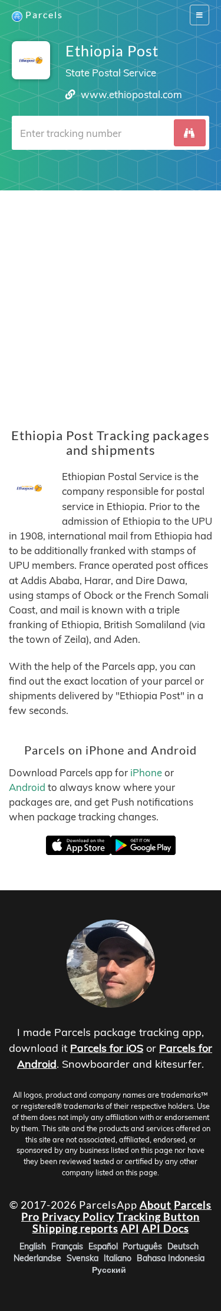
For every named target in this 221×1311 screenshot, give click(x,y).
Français (67, 1246)
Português (142, 1246)
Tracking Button (158, 1216)
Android (27, 787)
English (32, 1246)
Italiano (117, 1258)
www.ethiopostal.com (131, 94)
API (130, 1228)
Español (103, 1246)
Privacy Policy (78, 1216)
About (155, 1204)
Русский (109, 1270)
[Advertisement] (110, 300)
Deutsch (183, 1246)
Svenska (82, 1258)
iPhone (146, 772)
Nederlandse (37, 1258)
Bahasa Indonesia (170, 1258)
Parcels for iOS (106, 1048)
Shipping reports (75, 1228)
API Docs (165, 1228)
